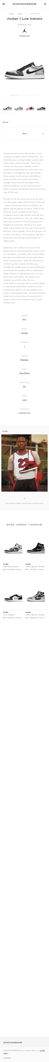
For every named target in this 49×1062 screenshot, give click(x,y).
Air (24, 386)
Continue (7, 1058)
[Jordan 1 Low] (7, 107)
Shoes (11, 14)
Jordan (19, 14)
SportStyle (24, 373)
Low (24, 400)
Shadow (24, 360)
